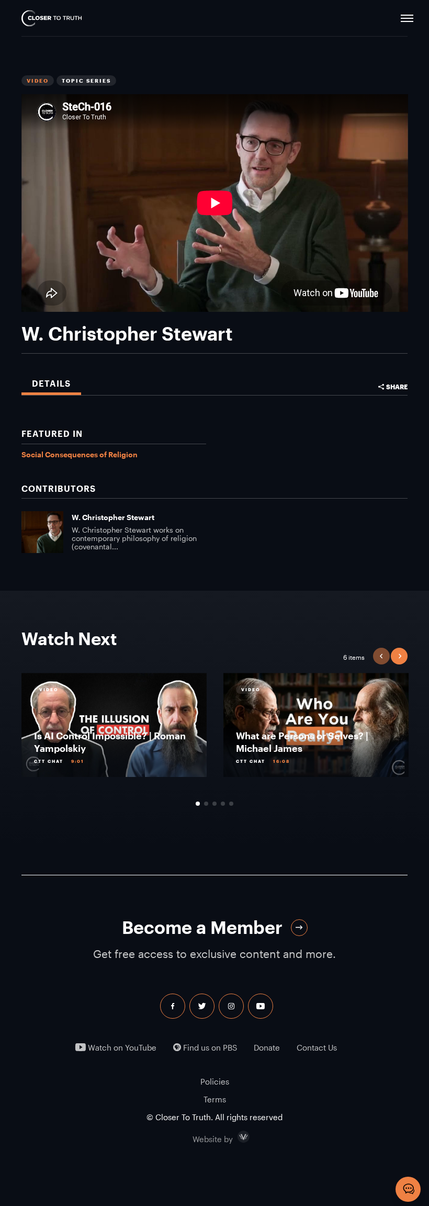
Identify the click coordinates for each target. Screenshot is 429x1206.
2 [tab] (206, 804)
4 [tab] (223, 804)
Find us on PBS (209, 1047)
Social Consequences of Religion (79, 454)
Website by (235, 1137)
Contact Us (317, 1047)
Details (51, 383)
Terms (215, 1099)
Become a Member (202, 927)
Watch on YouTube (121, 1047)
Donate (267, 1047)
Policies (214, 1081)
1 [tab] (198, 804)
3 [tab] (214, 804)
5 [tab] (231, 804)
